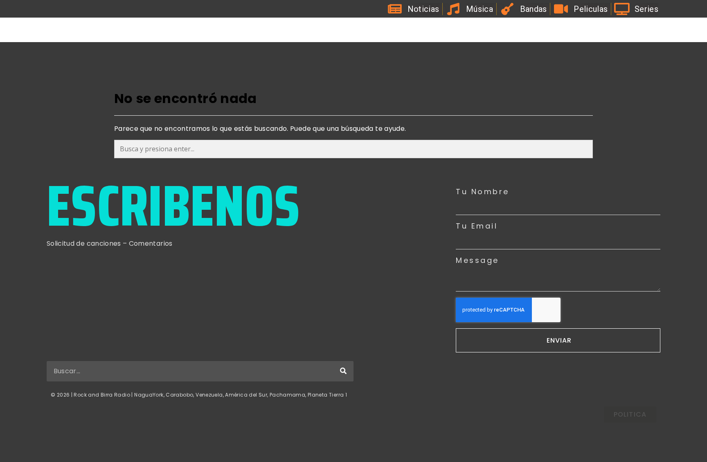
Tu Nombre (482, 192)
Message (477, 260)
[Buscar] (343, 371)
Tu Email (477, 226)
